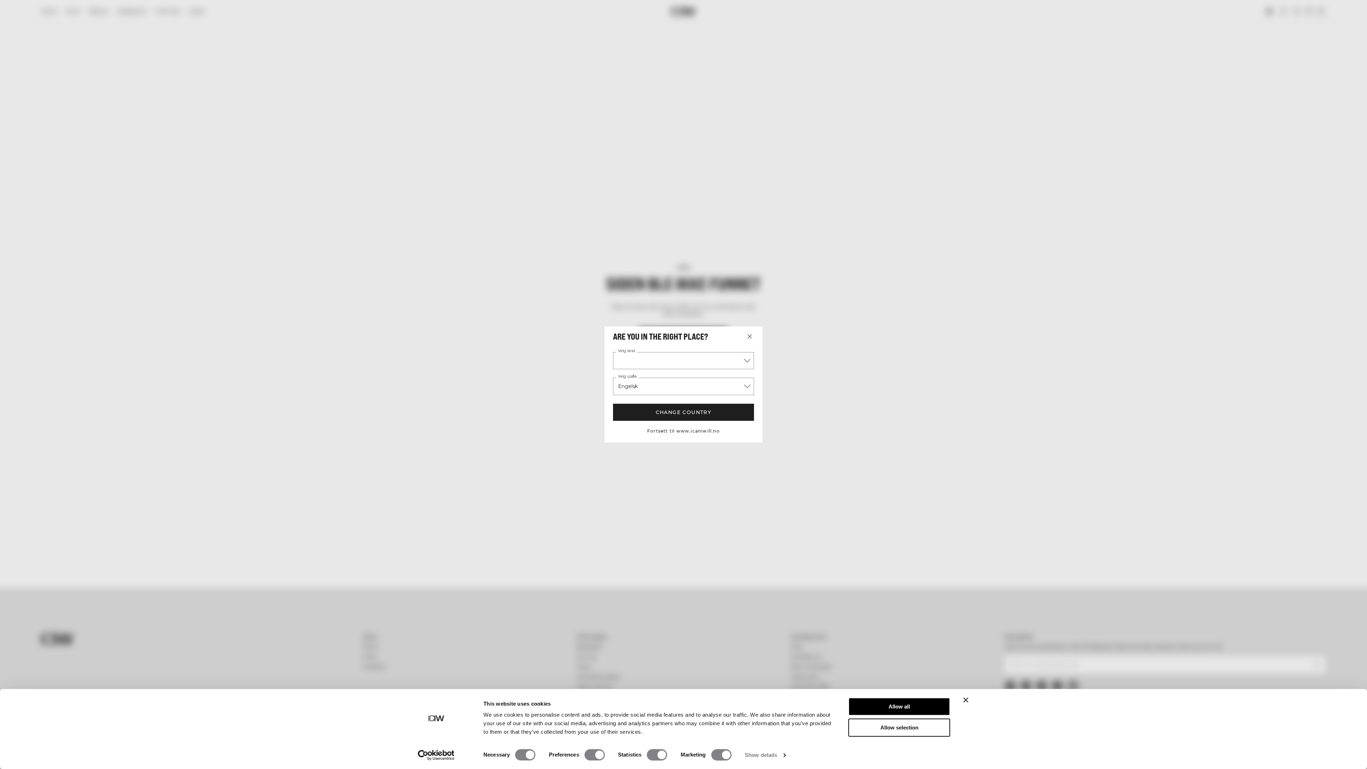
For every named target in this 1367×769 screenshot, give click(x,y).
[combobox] (683, 360)
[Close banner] (965, 699)
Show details (761, 755)
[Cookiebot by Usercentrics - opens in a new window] (436, 755)
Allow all (899, 706)
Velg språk (627, 377)
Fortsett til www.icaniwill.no (683, 431)
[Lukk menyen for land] (749, 336)
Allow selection (899, 727)
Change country (684, 412)
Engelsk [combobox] (628, 386)
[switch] (595, 754)
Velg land (626, 351)
